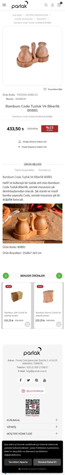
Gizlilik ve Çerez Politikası (33, 469)
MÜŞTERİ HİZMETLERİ (19, 433)
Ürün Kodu (9, 94)
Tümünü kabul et (47, 462)
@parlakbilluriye (35, 390)
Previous (6, 276)
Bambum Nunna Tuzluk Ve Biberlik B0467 (48, 314)
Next (59, 276)
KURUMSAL (13, 420)
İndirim (50, 130)
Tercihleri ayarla (18, 462)
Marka (9, 98)
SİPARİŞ (11, 427)
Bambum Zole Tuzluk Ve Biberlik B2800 (16, 314)
